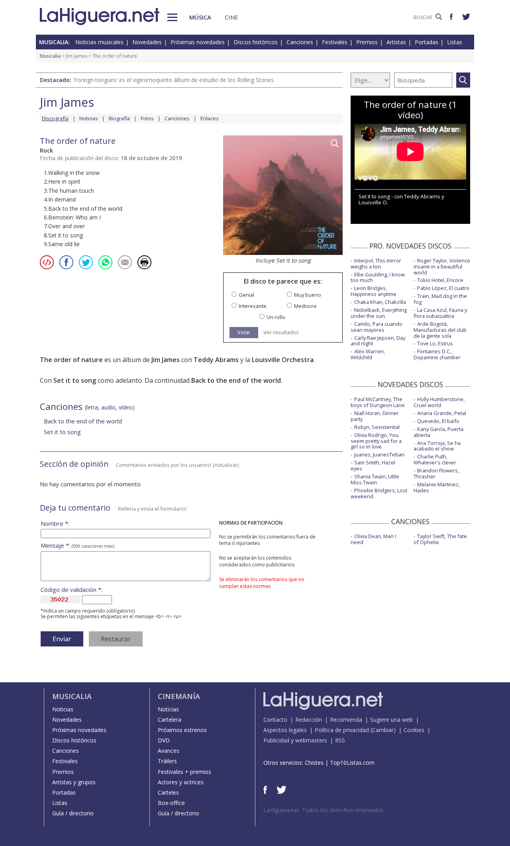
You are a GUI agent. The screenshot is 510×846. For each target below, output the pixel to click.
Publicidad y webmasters (295, 740)
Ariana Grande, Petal (441, 413)
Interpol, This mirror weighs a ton (376, 263)
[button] (172, 17)
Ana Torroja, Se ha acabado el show (437, 445)
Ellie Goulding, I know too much (378, 277)
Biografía (119, 118)
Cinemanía (179, 696)
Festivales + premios (184, 772)
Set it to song (74, 380)
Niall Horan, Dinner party (375, 416)
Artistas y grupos (74, 782)
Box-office (171, 803)
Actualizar (225, 464)
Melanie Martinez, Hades (437, 487)
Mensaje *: (77, 545)
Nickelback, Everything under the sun (379, 312)
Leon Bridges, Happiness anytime (373, 291)
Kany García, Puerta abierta (438, 432)
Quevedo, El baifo (438, 421)
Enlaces (209, 118)
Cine (231, 17)
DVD (164, 740)
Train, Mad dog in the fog (440, 299)
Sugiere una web (391, 719)
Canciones (299, 42)
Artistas (396, 42)
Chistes (314, 762)
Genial (246, 295)
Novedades (147, 42)
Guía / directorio (73, 813)
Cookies (414, 730)
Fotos (147, 118)
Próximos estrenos (182, 730)
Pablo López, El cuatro (443, 288)
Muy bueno (307, 295)
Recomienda (346, 719)
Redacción (308, 719)
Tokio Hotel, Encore (440, 280)
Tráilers (167, 761)
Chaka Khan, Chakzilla (380, 302)
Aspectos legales (285, 730)
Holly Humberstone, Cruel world (439, 402)
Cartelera (169, 719)
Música (200, 17)
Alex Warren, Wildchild (368, 354)
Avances (168, 750)
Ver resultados (281, 332)
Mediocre (305, 306)
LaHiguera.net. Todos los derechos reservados (323, 810)
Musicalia (50, 56)
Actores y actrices (181, 782)
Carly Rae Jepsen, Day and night (378, 340)
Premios (367, 42)
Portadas (426, 42)
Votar (243, 332)
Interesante (253, 306)
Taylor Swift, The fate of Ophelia (440, 539)
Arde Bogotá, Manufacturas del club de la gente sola (440, 329)
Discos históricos (255, 42)
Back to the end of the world (236, 380)
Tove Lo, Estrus (435, 343)
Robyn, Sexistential (377, 427)
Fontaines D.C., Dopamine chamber (437, 354)
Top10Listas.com (352, 762)
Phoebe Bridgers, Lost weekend (379, 493)
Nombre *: (55, 523)
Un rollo (276, 317)
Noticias (88, 118)
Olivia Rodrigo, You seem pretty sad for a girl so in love (376, 440)
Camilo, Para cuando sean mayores (376, 326)
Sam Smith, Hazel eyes (373, 465)
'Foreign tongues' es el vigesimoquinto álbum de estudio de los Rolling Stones (173, 80)
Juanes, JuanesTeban (379, 454)
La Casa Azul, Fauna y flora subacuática (440, 312)
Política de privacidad (342, 730)
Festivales (334, 42)
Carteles (168, 792)
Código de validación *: (71, 589)
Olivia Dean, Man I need (373, 539)
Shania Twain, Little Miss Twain (375, 479)
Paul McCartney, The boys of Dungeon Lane (378, 402)
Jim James (76, 56)
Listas (454, 42)
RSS (340, 740)
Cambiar (383, 730)
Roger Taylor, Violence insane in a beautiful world (442, 266)
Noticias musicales (99, 42)
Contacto (275, 719)
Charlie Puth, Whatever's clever (435, 459)
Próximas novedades (198, 42)
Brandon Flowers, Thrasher (436, 473)
